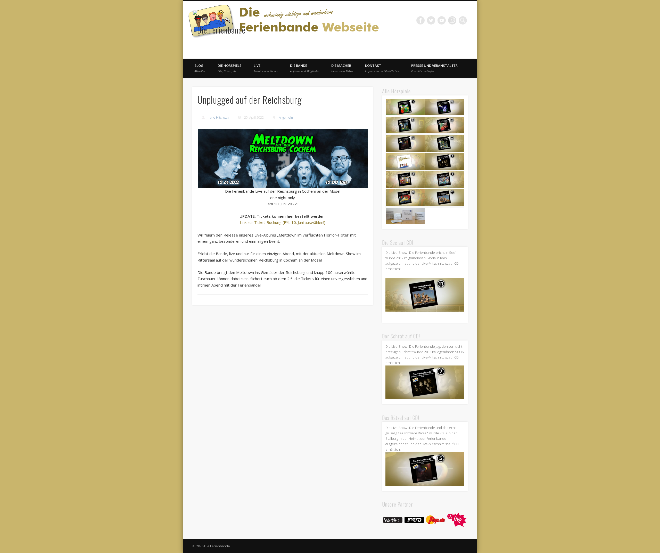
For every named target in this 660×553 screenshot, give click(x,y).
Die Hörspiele (229, 68)
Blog (199, 68)
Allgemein (286, 117)
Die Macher (342, 68)
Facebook (420, 20)
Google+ (452, 20)
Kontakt (382, 68)
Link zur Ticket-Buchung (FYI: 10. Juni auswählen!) (282, 222)
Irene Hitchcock (218, 117)
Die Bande (304, 68)
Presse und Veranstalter (434, 68)
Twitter (431, 20)
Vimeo (442, 20)
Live (266, 68)
